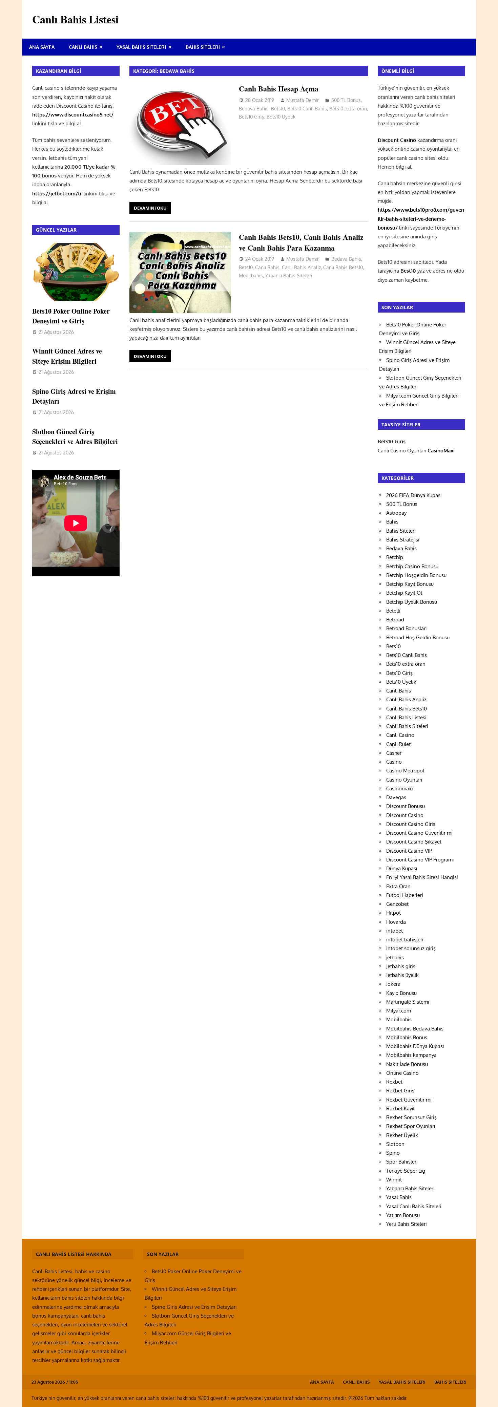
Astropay (396, 513)
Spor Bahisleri (402, 1161)
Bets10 (278, 108)
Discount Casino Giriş (410, 824)
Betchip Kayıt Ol (404, 593)
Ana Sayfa (42, 47)
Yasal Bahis (399, 1197)
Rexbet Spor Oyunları (410, 1126)
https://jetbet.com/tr (57, 193)
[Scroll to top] (486, 1395)
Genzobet (397, 904)
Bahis (392, 521)
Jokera (393, 984)
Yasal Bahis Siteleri (141, 47)
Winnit (394, 1179)
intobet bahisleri (404, 939)
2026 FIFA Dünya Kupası (413, 495)
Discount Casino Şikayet (413, 841)
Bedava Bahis (254, 108)
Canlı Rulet (398, 744)
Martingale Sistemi (407, 1002)
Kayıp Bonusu (401, 993)
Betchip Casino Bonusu (412, 566)
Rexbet (394, 1082)
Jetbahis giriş (400, 966)
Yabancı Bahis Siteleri (288, 275)
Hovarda (396, 922)
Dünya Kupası (401, 868)
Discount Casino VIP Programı (420, 859)
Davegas (396, 797)
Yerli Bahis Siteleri (406, 1224)
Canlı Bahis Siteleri (407, 726)
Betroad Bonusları (406, 628)
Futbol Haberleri (404, 895)
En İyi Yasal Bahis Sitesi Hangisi (422, 877)
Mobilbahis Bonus (406, 1037)
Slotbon (395, 1144)
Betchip (394, 557)
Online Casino (402, 1073)
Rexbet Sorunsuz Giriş (411, 1117)
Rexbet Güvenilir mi (409, 1099)
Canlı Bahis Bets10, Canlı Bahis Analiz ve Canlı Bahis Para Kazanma (301, 242)
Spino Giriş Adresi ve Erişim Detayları (194, 1307)
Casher (393, 753)
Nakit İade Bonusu (407, 1064)
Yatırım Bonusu (403, 1215)
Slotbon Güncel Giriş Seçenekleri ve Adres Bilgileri (75, 436)
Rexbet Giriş (400, 1090)
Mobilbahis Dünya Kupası (415, 1046)
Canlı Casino (400, 735)
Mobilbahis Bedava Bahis (414, 1028)
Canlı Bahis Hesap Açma (278, 88)
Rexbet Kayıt (400, 1108)
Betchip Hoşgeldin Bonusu (416, 575)
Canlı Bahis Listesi (75, 19)
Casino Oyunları (404, 779)
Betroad (395, 619)
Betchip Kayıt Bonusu (410, 584)
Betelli (393, 610)
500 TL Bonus (346, 100)
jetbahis (395, 957)
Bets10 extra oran (348, 108)
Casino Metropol (405, 770)
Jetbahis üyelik (402, 975)
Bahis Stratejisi (402, 539)
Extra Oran (398, 886)
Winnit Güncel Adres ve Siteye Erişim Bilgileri (67, 356)
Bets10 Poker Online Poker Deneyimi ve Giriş (71, 316)
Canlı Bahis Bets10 (343, 267)
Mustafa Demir (302, 100)
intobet (394, 931)
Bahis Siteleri (203, 47)
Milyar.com (398, 1010)
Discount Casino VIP (409, 851)
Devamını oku (150, 208)
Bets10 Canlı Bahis (307, 108)
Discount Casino (404, 815)
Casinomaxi (399, 788)
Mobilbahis (251, 275)
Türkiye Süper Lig (405, 1171)
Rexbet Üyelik (402, 1135)
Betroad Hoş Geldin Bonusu (418, 637)
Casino (394, 762)
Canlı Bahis (83, 47)
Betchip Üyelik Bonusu (411, 602)
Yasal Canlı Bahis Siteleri (413, 1206)
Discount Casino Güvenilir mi (419, 833)
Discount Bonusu (405, 806)
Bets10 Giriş (251, 117)
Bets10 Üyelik (281, 117)
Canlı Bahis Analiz (301, 267)
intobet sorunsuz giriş (411, 948)
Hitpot (393, 913)
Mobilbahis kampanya (411, 1055)
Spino (393, 1153)
